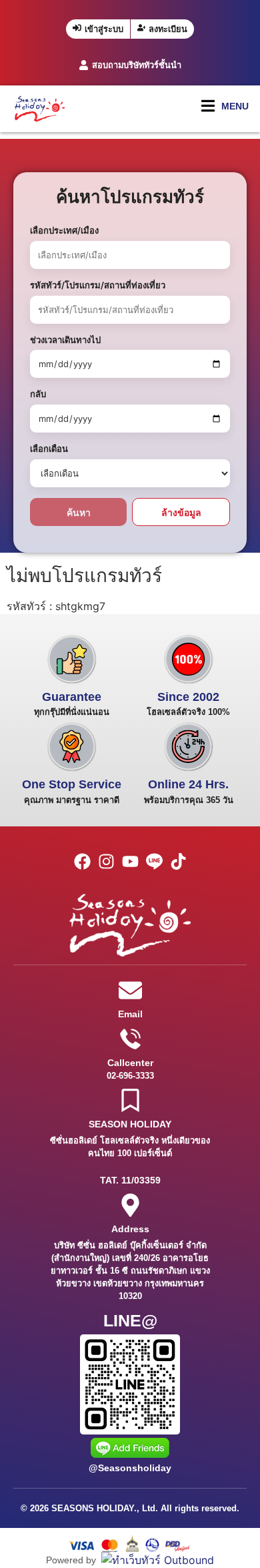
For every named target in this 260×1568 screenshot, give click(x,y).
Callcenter (130, 1062)
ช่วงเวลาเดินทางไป (65, 339)
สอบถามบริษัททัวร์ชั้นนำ (136, 65)
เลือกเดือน (49, 448)
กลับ (38, 393)
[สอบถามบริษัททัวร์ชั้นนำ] (84, 65)
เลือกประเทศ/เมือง (64, 230)
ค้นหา (79, 512)
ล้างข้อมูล (181, 512)
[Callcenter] (130, 1039)
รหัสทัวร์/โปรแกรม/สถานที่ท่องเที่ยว (97, 285)
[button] (225, 105)
